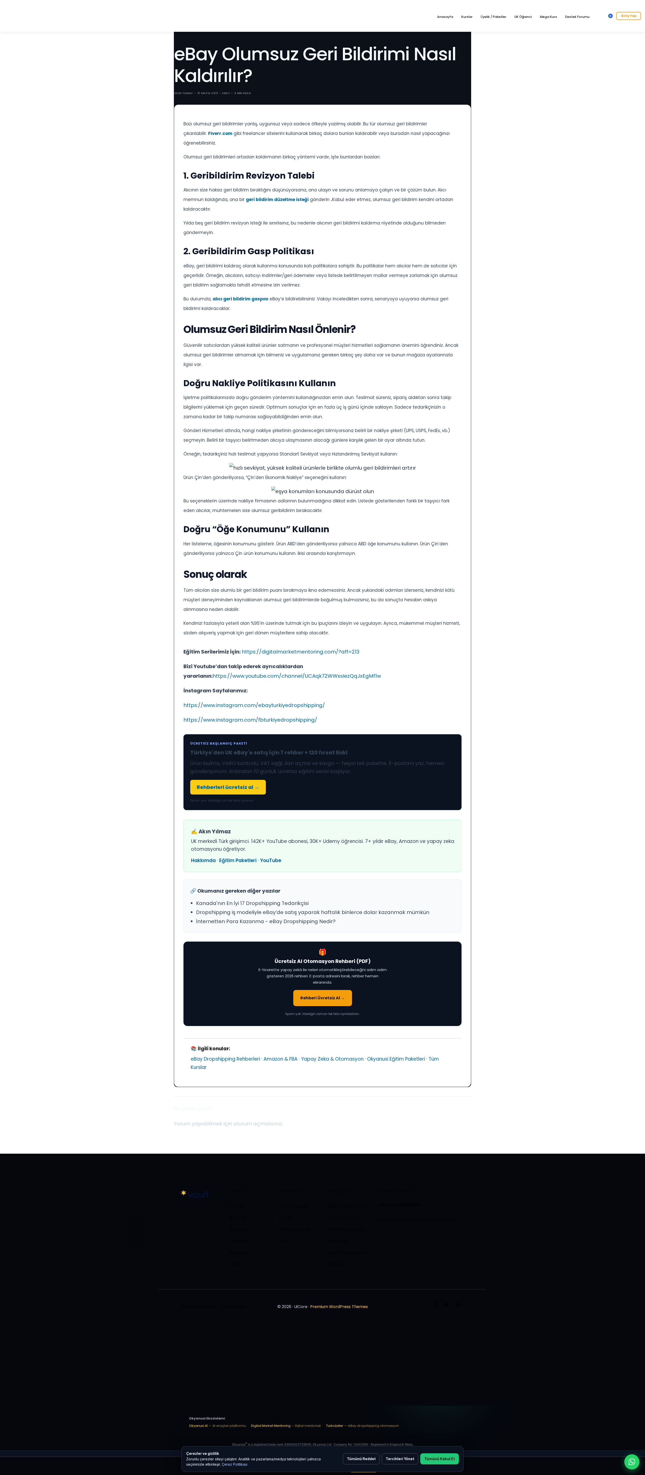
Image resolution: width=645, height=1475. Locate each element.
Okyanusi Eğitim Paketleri (396, 1059)
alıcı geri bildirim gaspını (240, 299)
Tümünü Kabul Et (439, 1459)
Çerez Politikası (234, 1464)
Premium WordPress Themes (339, 1307)
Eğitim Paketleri (237, 860)
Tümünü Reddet (361, 1459)
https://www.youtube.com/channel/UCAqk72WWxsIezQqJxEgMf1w (297, 675)
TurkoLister (362, 1425)
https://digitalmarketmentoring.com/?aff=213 (300, 651)
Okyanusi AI (217, 1425)
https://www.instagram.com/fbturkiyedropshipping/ (250, 719)
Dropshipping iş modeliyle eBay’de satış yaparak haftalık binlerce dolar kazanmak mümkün (312, 912)
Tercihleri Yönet (400, 1459)
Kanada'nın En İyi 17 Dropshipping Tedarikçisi (252, 903)
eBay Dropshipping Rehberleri (225, 1059)
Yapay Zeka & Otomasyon (332, 1059)
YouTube (270, 860)
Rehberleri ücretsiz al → (228, 787)
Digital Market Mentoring (286, 1425)
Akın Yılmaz (183, 93)
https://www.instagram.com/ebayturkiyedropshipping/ (254, 705)
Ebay (226, 93)
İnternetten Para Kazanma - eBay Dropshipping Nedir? (266, 921)
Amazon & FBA (281, 1059)
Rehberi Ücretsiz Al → (322, 998)
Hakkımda (203, 860)
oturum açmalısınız (257, 1123)
